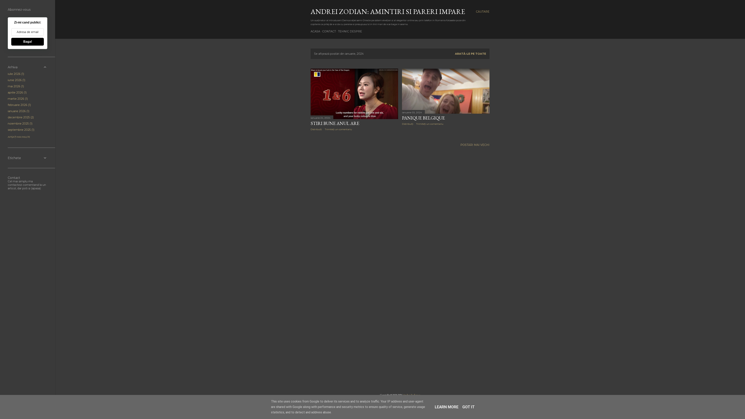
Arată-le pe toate (470, 53)
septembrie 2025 (21, 130)
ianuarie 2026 (18, 111)
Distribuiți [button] (316, 129)
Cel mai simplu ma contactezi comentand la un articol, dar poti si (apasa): (27, 185)
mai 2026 (15, 86)
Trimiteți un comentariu (338, 129)
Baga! (27, 41)
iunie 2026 (16, 80)
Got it (468, 407)
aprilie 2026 (17, 92)
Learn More (446, 407)
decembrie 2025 (20, 117)
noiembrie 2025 (20, 123)
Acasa (315, 31)
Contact (329, 31)
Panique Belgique (423, 118)
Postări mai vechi (474, 145)
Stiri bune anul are (335, 123)
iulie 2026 (15, 74)
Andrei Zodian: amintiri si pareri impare (388, 11)
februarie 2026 (19, 105)
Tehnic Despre (350, 31)
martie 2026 (17, 98)
